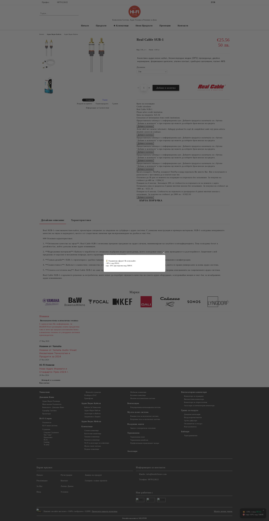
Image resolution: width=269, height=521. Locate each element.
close (163, 252)
